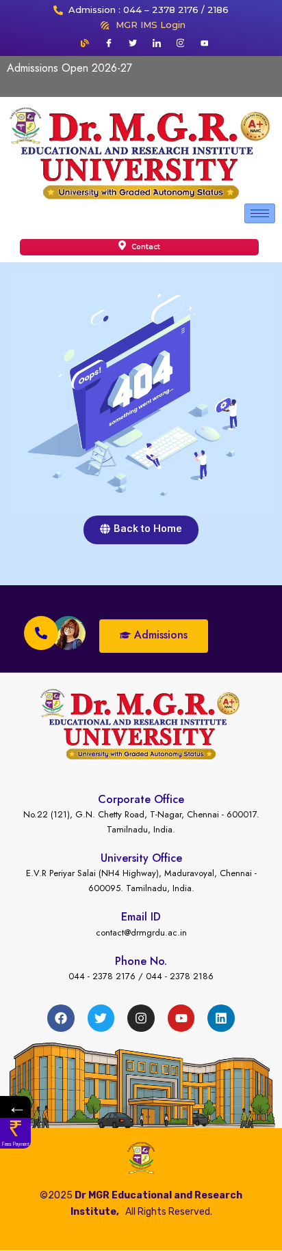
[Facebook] (109, 43)
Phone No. (141, 961)
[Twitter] (133, 43)
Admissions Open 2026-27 (69, 68)
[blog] (85, 43)
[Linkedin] (221, 1018)
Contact (144, 246)
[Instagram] (180, 43)
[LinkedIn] (156, 43)
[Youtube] (204, 43)
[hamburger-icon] (259, 213)
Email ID (141, 917)
